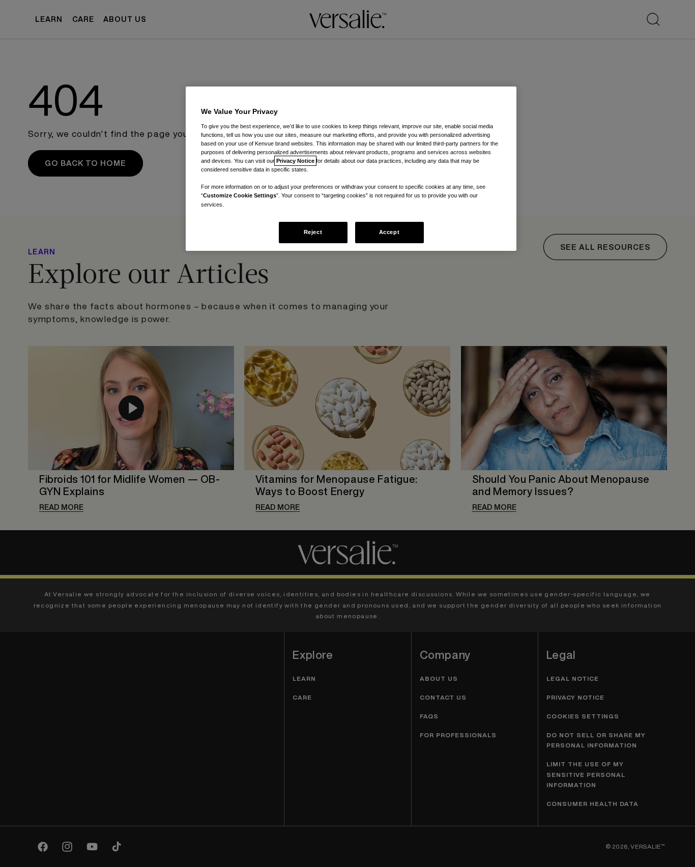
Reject (313, 232)
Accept (389, 232)
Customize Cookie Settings (239, 195)
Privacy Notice (295, 161)
